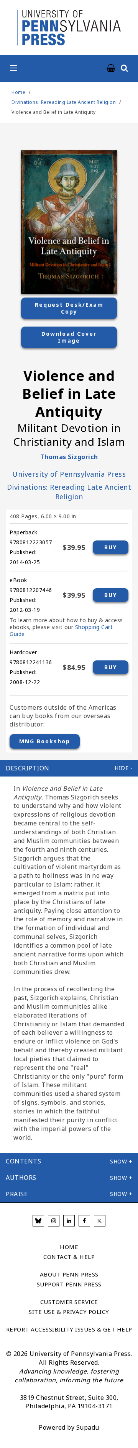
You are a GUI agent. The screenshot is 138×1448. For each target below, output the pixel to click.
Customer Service (69, 1302)
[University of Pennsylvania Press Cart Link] (111, 68)
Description (27, 768)
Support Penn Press (69, 1284)
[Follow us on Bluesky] (38, 1220)
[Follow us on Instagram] (53, 1220)
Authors (21, 1177)
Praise (17, 1194)
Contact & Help (69, 1256)
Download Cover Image (69, 337)
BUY (110, 547)
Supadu (87, 1427)
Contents (23, 1161)
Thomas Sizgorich (69, 457)
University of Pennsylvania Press (69, 474)
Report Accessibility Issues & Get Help (69, 1329)
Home (18, 92)
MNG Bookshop (44, 741)
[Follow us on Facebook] (84, 1220)
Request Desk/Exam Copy (69, 308)
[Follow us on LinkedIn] (69, 1220)
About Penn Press (69, 1274)
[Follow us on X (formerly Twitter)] (99, 1220)
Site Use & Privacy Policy (69, 1311)
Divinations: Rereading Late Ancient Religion (64, 102)
